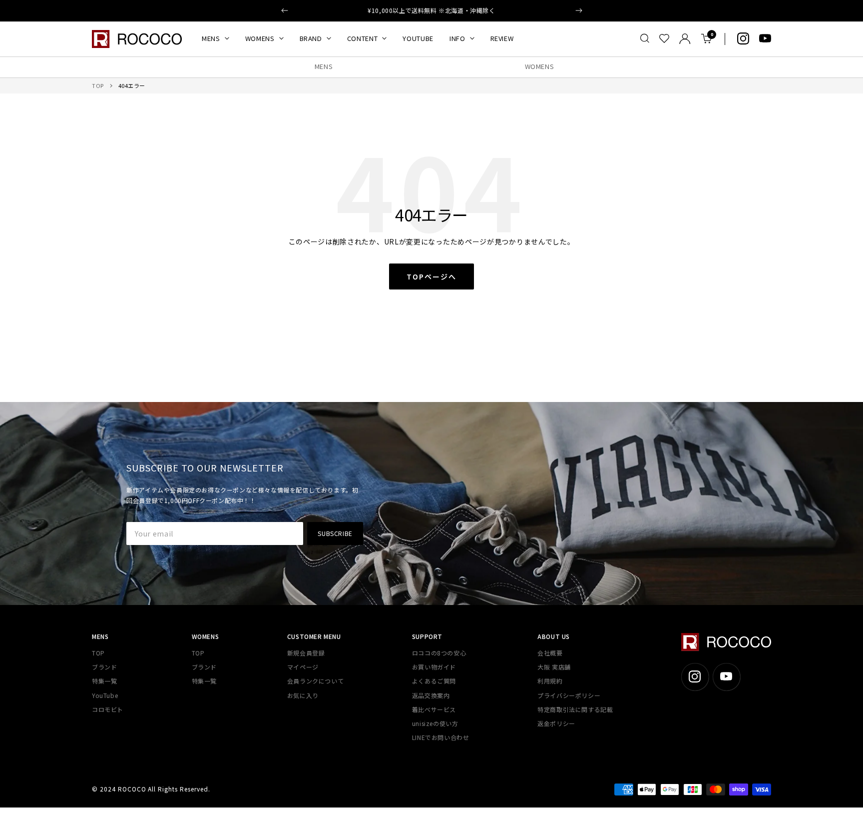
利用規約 (549, 680)
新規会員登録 (306, 652)
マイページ (303, 666)
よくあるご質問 (434, 680)
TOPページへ (431, 277)
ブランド (104, 666)
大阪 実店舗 (554, 666)
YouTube (105, 695)
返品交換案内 (431, 695)
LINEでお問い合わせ (440, 737)
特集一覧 (104, 680)
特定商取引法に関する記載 (575, 709)
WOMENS (260, 38)
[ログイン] (685, 39)
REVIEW (502, 38)
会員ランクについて (315, 680)
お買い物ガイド (434, 666)
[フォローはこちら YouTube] (765, 38)
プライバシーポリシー (568, 695)
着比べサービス (434, 709)
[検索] (644, 39)
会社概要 (549, 652)
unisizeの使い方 (435, 723)
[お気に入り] (664, 38)
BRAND (311, 38)
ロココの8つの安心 (439, 652)
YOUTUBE (418, 38)
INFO (457, 38)
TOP (98, 86)
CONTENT (362, 38)
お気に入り (303, 695)
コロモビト (107, 709)
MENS (211, 38)
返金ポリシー (556, 723)
